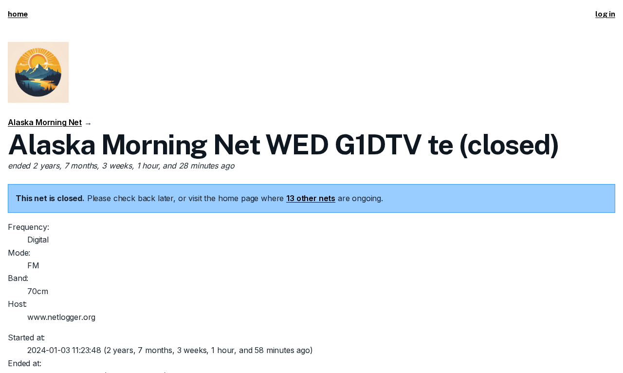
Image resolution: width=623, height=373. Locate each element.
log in (605, 14)
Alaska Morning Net (45, 122)
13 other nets (310, 198)
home (18, 14)
